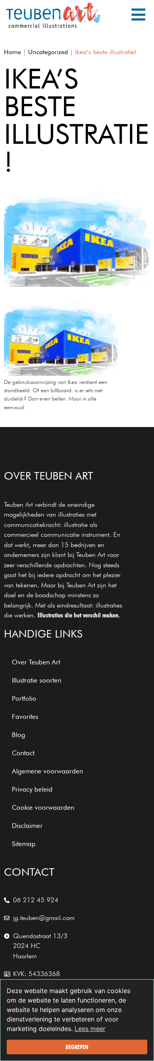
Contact (23, 753)
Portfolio (24, 698)
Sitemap (24, 844)
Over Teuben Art (36, 662)
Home (12, 52)
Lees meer (90, 1029)
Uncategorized (48, 52)
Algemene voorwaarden (47, 771)
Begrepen (77, 1047)
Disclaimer (27, 826)
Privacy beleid (32, 789)
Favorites (25, 717)
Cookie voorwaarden (43, 807)
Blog (18, 735)
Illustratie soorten (36, 680)
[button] (138, 14)
